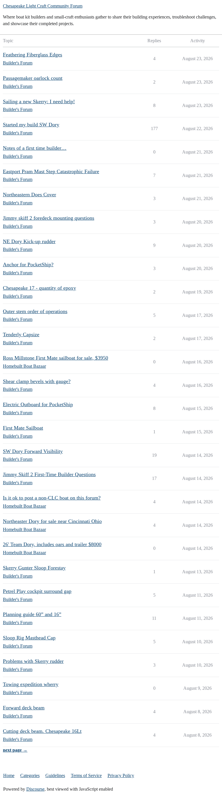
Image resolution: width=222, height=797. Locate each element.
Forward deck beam (24, 708)
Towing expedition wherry (30, 684)
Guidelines (55, 775)
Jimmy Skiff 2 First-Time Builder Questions (49, 474)
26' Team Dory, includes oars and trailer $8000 (52, 544)
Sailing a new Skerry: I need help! (39, 101)
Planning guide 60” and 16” (32, 614)
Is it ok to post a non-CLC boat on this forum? (52, 498)
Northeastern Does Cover (29, 194)
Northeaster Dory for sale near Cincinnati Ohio (52, 521)
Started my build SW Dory (31, 124)
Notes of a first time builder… (34, 148)
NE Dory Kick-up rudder (29, 241)
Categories (30, 775)
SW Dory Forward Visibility (33, 451)
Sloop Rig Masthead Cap (29, 638)
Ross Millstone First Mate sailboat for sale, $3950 (55, 358)
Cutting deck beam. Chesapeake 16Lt (42, 731)
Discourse (35, 789)
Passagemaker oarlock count (32, 78)
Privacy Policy (121, 775)
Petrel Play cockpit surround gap (37, 591)
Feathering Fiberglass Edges (32, 55)
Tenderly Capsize (21, 334)
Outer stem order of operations (35, 311)
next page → (15, 750)
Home (8, 775)
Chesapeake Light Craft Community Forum (42, 5)
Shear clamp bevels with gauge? (37, 381)
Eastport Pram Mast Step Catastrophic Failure (51, 171)
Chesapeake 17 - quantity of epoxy (39, 288)
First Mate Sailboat (23, 428)
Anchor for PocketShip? (28, 264)
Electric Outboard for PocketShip (38, 404)
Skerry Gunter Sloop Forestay (34, 568)
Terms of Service (86, 775)
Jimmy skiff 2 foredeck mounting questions (48, 218)
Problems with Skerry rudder (33, 661)
